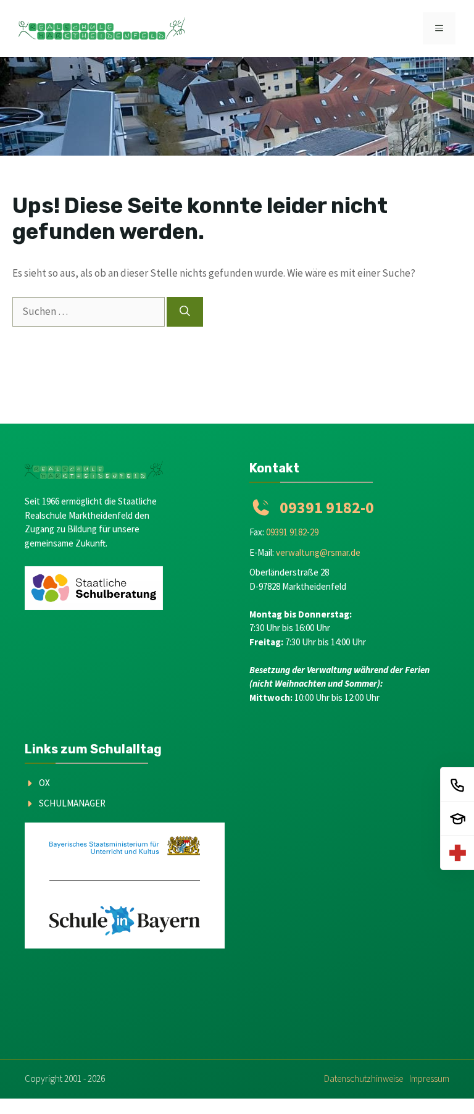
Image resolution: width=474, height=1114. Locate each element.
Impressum (429, 1078)
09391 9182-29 (292, 532)
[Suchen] (185, 312)
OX (44, 783)
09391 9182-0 (327, 507)
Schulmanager (72, 803)
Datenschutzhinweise (363, 1078)
